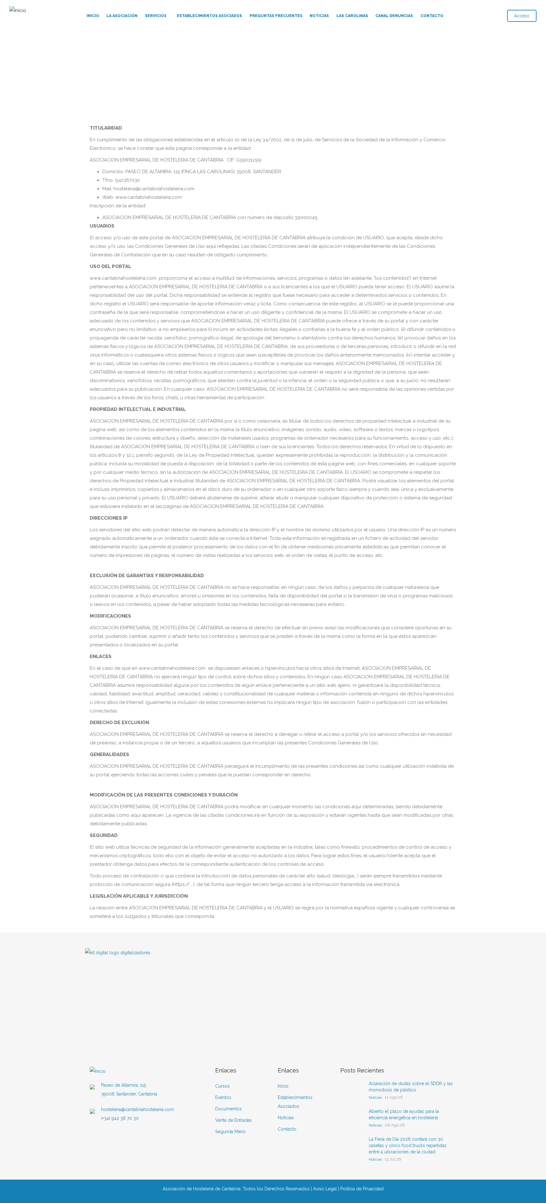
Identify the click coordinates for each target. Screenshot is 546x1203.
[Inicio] (17, 9)
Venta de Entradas (233, 1120)
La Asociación (121, 16)
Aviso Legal (325, 1188)
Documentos (228, 1108)
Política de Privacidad (362, 1188)
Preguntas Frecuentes (276, 16)
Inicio (93, 16)
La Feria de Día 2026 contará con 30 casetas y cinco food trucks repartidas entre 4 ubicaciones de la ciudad (407, 1145)
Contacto (432, 16)
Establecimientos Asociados (209, 16)
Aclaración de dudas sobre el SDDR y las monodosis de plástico (411, 1086)
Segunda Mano (230, 1131)
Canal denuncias (394, 16)
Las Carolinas (352, 16)
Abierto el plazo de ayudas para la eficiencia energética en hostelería (404, 1114)
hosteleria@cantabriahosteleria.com (137, 1109)
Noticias (319, 16)
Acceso (522, 15)
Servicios (156, 16)
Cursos (222, 1086)
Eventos (223, 1097)
